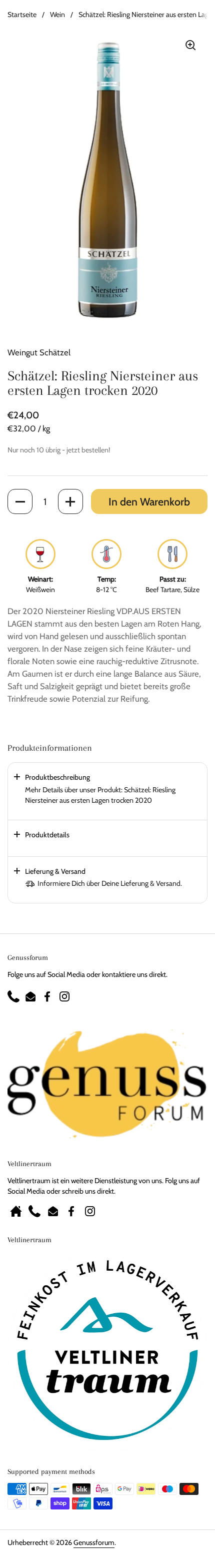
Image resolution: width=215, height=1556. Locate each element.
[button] (20, 501)
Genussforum (94, 1542)
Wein (57, 14)
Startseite (22, 14)
